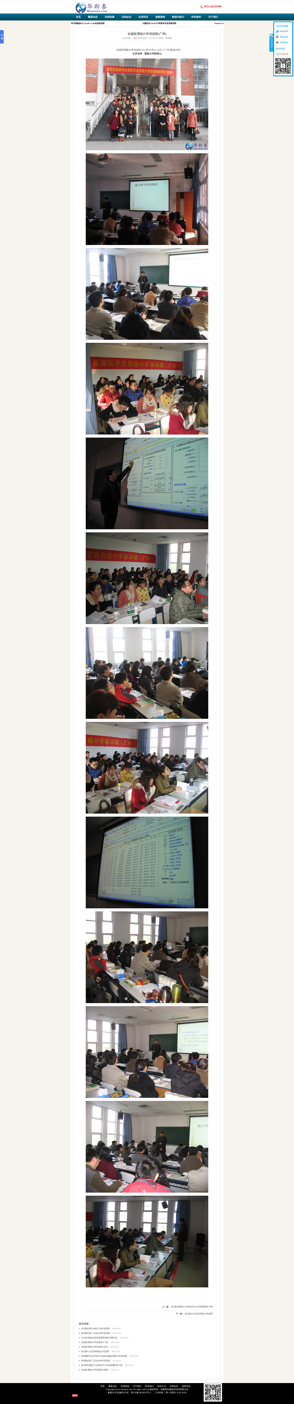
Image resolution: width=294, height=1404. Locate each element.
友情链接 (125, 1386)
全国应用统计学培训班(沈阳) (94, 1370)
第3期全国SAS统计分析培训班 (95, 1328)
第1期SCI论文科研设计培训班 (199, 1314)
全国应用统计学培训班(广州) (94, 1342)
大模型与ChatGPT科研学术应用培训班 (139, 23)
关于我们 (137, 1386)
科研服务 (284, 42)
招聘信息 (186, 1386)
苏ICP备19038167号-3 (141, 1392)
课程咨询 (284, 37)
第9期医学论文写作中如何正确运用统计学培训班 (104, 1356)
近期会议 (174, 1386)
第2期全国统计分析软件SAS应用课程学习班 (192, 1307)
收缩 (271, 43)
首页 (102, 1386)
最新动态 (112, 1386)
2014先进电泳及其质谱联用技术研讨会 (99, 1338)
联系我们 (149, 1386)
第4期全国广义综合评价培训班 (95, 1333)
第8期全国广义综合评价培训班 (95, 1361)
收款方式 (161, 1386)
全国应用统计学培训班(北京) (94, 1347)
